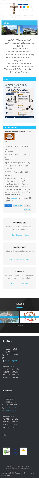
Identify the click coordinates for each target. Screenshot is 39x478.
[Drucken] (27, 205)
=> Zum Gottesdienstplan (19, 235)
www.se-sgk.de (11, 361)
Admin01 (14, 198)
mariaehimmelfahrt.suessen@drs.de (15, 358)
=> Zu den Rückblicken (19, 284)
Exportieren (27, 209)
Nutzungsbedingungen (12, 469)
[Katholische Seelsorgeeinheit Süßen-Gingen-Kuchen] (20, 3)
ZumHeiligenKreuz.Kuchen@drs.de (14, 407)
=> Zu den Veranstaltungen (19, 259)
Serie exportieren (18, 205)
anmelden (21, 17)
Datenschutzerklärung (27, 469)
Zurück (8, 205)
